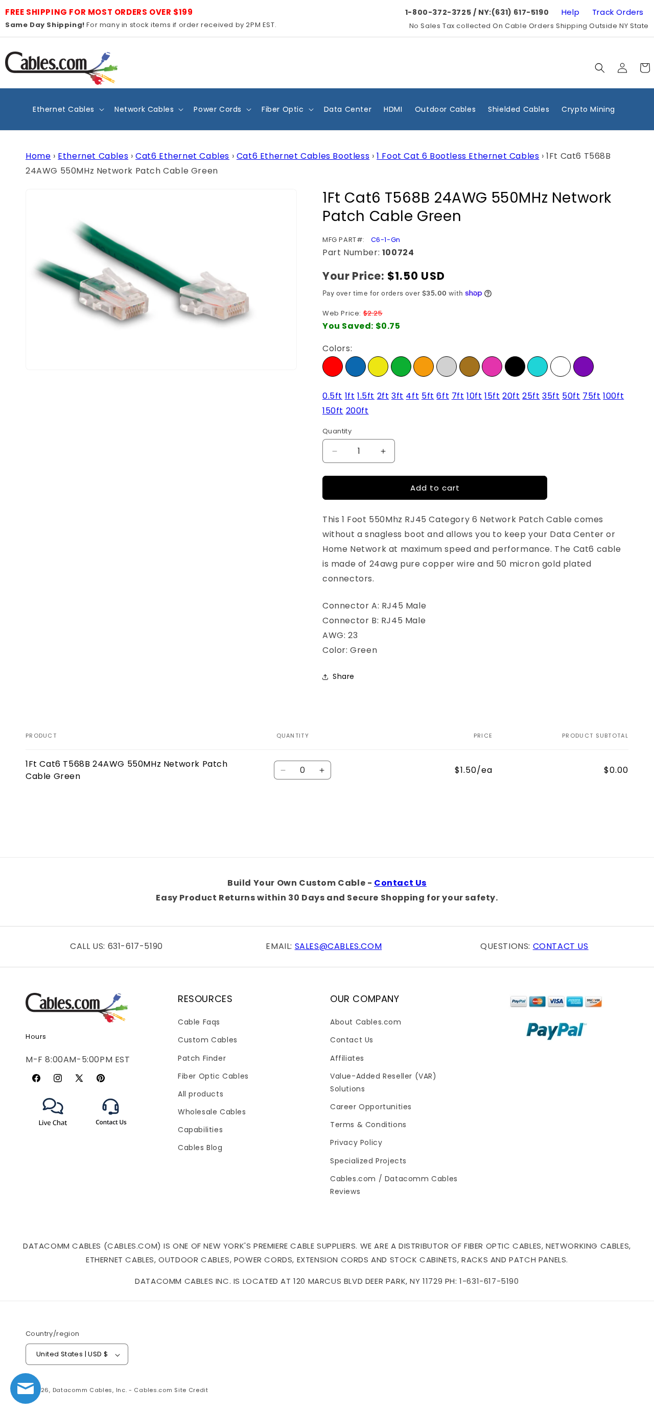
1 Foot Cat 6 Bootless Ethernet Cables (458, 156)
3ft (397, 396)
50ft (571, 396)
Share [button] (344, 676)
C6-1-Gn (386, 240)
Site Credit (191, 1390)
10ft (474, 396)
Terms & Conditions (368, 1124)
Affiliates (347, 1058)
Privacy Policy (356, 1142)
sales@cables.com (338, 946)
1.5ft (366, 396)
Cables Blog (200, 1147)
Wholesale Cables (212, 1112)
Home (38, 156)
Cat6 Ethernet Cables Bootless (303, 156)
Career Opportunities (371, 1107)
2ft (383, 396)
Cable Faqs (199, 1022)
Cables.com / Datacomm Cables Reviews (394, 1185)
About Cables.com (366, 1022)
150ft (332, 411)
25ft (531, 396)
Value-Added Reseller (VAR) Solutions (383, 1082)
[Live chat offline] (25, 1388)
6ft (442, 396)
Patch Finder (202, 1058)
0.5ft (332, 396)
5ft (428, 396)
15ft (492, 396)
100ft (613, 396)
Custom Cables (208, 1040)
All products (200, 1094)
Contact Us (400, 883)
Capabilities (200, 1130)
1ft (350, 396)
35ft (550, 396)
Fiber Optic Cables (213, 1076)
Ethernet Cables (93, 156)
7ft (458, 396)
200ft (357, 411)
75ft (591, 396)
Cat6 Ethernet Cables (182, 156)
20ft (511, 396)
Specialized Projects (368, 1161)
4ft (412, 396)
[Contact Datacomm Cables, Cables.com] (111, 1131)
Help (570, 12)
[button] (600, 68)
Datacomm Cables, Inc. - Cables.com (113, 1390)
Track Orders (618, 12)
